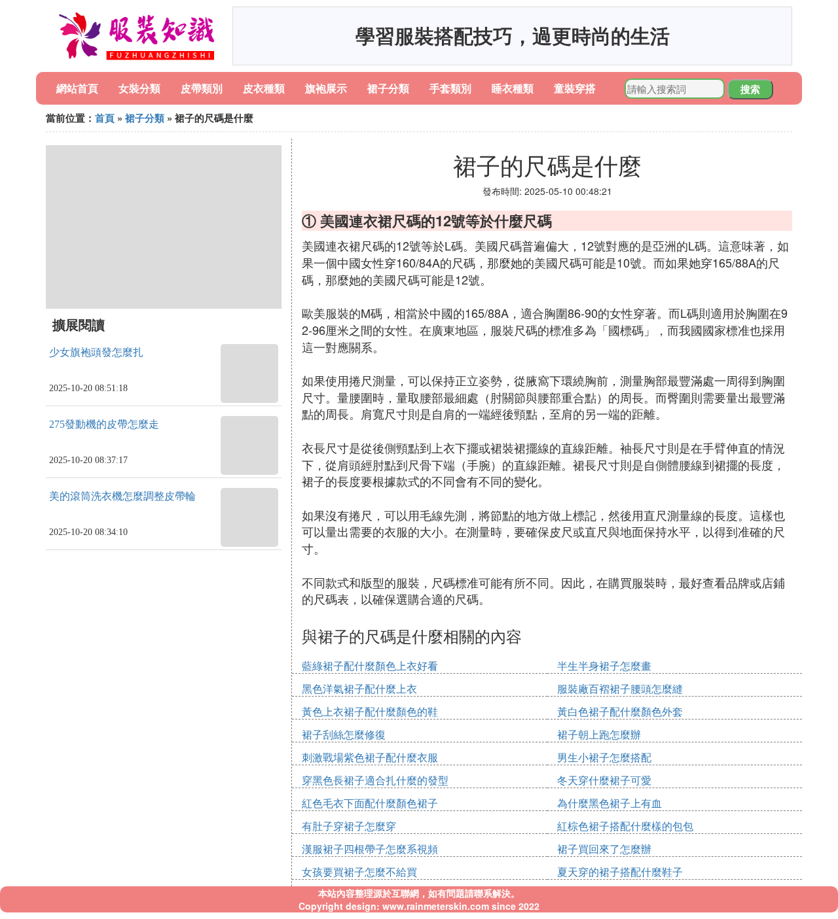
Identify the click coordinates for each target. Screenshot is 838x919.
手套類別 (450, 87)
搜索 (750, 89)
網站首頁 (77, 87)
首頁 (105, 118)
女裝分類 (139, 87)
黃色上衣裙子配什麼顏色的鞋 (370, 711)
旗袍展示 (326, 87)
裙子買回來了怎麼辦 (604, 848)
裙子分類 (388, 87)
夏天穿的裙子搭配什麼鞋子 (620, 871)
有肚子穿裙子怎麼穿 (349, 825)
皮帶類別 (202, 87)
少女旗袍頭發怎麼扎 (96, 352)
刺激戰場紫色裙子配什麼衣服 (370, 757)
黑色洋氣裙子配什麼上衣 (359, 688)
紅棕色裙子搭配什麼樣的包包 (625, 825)
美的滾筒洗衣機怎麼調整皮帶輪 (122, 496)
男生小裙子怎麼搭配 (604, 757)
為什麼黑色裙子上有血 (609, 802)
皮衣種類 (264, 87)
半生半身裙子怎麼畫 (604, 665)
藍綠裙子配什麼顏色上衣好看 (370, 665)
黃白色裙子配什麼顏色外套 (620, 711)
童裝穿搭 (575, 87)
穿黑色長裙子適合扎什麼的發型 (375, 780)
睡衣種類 (513, 87)
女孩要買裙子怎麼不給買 (359, 871)
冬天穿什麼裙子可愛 (604, 780)
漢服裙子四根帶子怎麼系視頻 (370, 848)
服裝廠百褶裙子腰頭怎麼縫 (620, 688)
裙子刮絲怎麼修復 (344, 734)
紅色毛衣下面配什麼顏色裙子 (370, 802)
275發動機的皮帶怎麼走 (104, 424)
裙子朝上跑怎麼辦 (599, 734)
